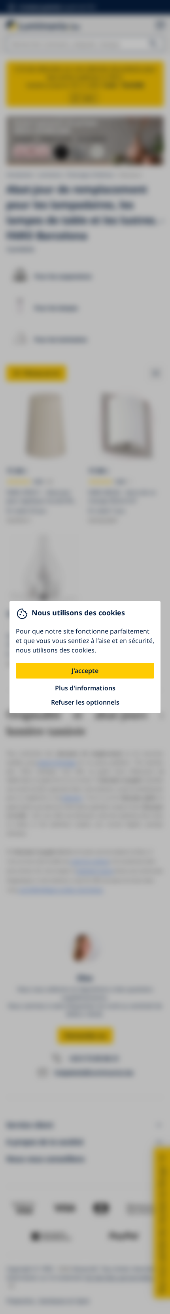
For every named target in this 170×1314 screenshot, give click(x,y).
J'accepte (85, 670)
